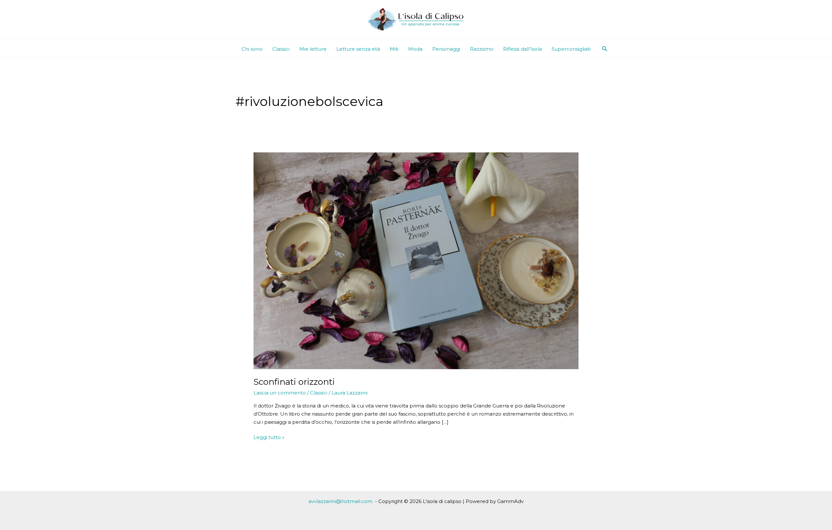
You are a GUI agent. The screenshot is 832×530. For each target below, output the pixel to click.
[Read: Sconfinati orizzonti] (416, 260)
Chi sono (252, 49)
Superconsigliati (571, 49)
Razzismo (481, 49)
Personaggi (446, 49)
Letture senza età (358, 49)
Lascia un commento (280, 393)
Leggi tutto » (269, 438)
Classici (281, 49)
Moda (415, 49)
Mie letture (313, 49)
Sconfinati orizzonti (294, 382)
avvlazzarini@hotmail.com (340, 501)
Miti (394, 49)
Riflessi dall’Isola (522, 49)
